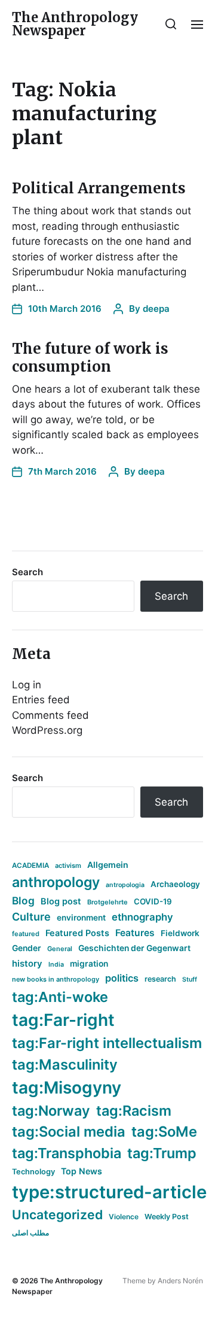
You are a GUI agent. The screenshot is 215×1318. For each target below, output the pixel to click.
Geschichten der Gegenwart (134, 948)
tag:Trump (161, 1153)
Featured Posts (77, 933)
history (27, 963)
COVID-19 (153, 901)
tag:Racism (133, 1110)
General (59, 949)
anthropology (56, 882)
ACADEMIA (30, 865)
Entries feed (41, 700)
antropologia (125, 885)
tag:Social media (68, 1131)
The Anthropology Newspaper (75, 24)
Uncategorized (57, 1214)
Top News (81, 1171)
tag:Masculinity (65, 1064)
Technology (33, 1171)
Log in (26, 685)
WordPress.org (47, 730)
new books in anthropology (55, 979)
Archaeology (175, 884)
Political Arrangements (99, 188)
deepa (156, 308)
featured (25, 934)
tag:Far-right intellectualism (107, 1043)
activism (68, 865)
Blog (23, 900)
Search (27, 572)
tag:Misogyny (66, 1087)
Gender (26, 948)
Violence (124, 1216)
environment (81, 917)
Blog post (61, 901)
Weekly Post (167, 1216)
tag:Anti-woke (60, 997)
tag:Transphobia (66, 1153)
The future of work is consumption (90, 357)
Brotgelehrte (107, 902)
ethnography (142, 917)
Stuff (189, 979)
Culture (31, 916)
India (56, 964)
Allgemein (107, 865)
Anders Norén (180, 1280)
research (160, 978)
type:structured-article (109, 1192)
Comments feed (50, 715)
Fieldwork (180, 933)
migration (89, 963)
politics (122, 978)
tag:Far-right (63, 1020)
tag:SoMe (164, 1131)
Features (135, 933)
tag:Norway (51, 1110)
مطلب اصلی (30, 1232)
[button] (171, 24)
